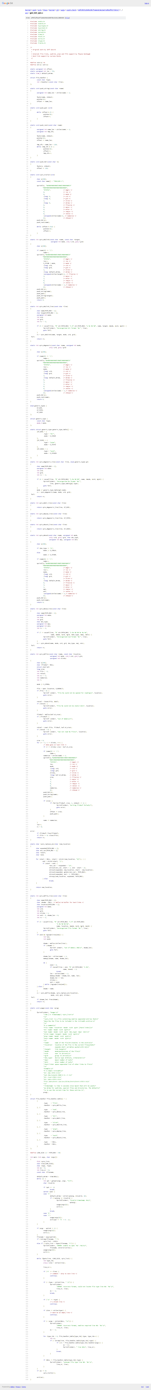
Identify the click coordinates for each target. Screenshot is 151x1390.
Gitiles (12, 1387)
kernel (28, 10)
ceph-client (71, 10)
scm (39, 10)
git (57, 10)
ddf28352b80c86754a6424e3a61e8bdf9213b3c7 (98, 10)
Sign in (147, 3)
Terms (24, 1387)
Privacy (18, 1387)
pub (34, 10)
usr (26, 13)
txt (142, 1387)
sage (63, 10)
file (67, 18)
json (147, 1387)
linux (45, 10)
